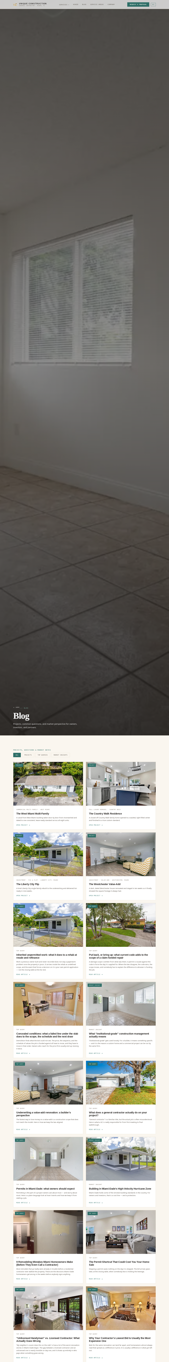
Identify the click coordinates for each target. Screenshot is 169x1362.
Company (111, 4)
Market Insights (60, 755)
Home (18, 707)
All (17, 755)
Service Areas (97, 4)
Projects (28, 755)
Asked (75, 4)
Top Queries (43, 755)
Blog (84, 4)
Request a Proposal (138, 4)
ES (153, 4)
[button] (64, 5)
